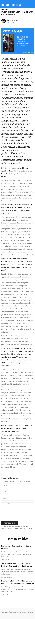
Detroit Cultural (12, 5)
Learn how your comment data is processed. (17, 528)
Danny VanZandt (12, 20)
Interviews (4, 9)
